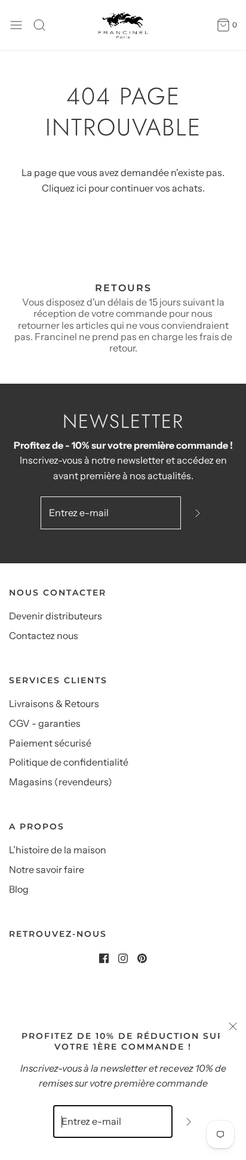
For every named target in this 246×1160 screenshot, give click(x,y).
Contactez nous (43, 635)
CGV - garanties (45, 723)
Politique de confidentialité (68, 762)
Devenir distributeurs (55, 616)
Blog (19, 889)
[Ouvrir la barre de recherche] (44, 25)
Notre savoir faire (46, 869)
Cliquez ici (64, 188)
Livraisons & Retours (54, 703)
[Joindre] (197, 512)
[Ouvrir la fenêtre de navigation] (16, 25)
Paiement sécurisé (50, 743)
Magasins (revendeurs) (60, 782)
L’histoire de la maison (57, 850)
